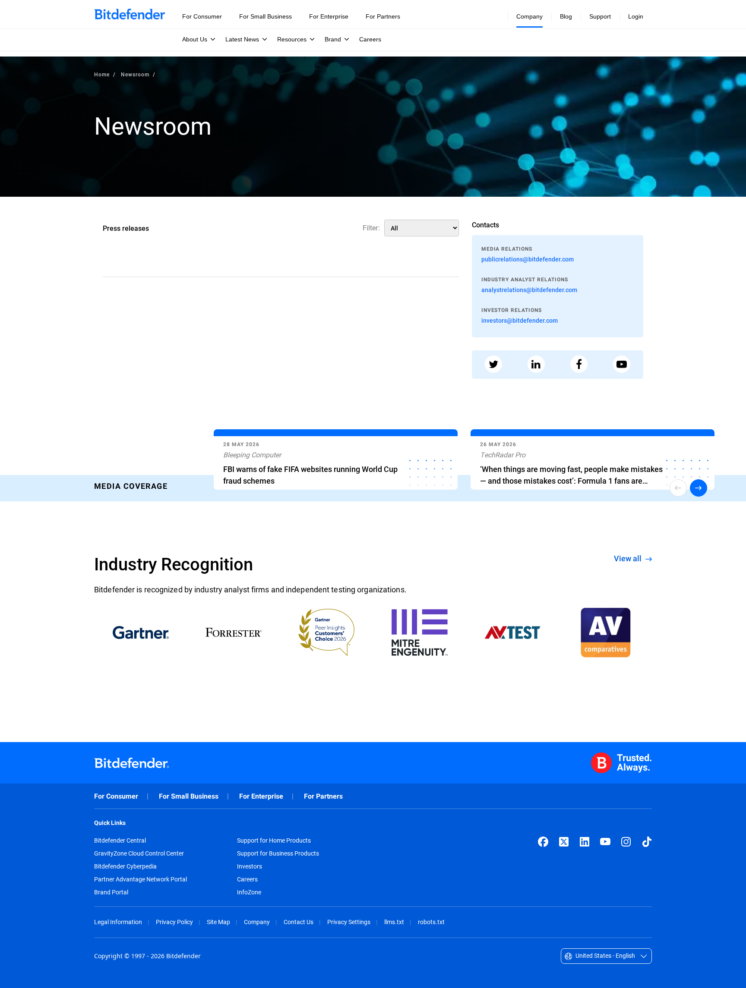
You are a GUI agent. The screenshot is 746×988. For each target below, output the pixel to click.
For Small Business (188, 796)
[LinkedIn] (584, 842)
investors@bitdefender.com (519, 320)
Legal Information (118, 922)
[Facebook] (543, 842)
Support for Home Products (274, 840)
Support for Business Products (278, 853)
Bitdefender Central (120, 840)
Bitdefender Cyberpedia (125, 866)
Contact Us (298, 922)
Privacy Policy (174, 922)
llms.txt (394, 922)
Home (102, 74)
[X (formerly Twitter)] (564, 842)
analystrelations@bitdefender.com (529, 290)
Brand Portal (111, 892)
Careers (247, 879)
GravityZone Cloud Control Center (139, 853)
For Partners (323, 796)
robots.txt (431, 922)
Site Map (218, 922)
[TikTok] (647, 842)
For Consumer (116, 796)
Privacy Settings (348, 922)
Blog (566, 16)
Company (257, 922)
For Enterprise (261, 796)
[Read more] (336, 461)
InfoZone (249, 892)
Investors (249, 866)
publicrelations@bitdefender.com (527, 259)
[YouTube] (605, 842)
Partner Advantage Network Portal (140, 879)
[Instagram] (626, 842)
